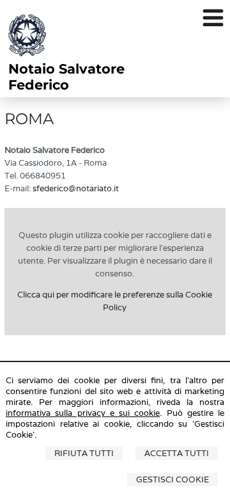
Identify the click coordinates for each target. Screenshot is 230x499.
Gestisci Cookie (172, 479)
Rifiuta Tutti (84, 453)
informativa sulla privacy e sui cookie (83, 413)
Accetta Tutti (176, 453)
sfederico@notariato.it (76, 188)
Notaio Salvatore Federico (66, 77)
